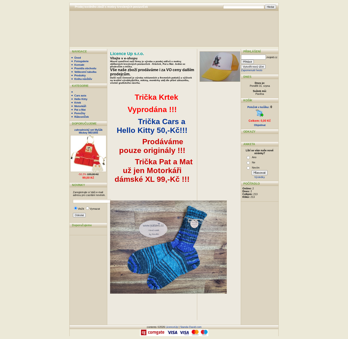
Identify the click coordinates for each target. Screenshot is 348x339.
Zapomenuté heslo (251, 70)
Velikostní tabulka (85, 71)
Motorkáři (80, 106)
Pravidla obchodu (85, 68)
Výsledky (259, 177)
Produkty (80, 75)
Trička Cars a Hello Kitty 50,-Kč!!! (152, 126)
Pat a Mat (80, 109)
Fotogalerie (81, 61)
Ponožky (79, 113)
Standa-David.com (190, 327)
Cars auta (80, 95)
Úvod (77, 57)
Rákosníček (81, 116)
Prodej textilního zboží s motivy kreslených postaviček (111, 7)
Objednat (260, 125)
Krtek (77, 102)
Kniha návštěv (83, 79)
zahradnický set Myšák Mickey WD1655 (88, 131)
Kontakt (79, 64)
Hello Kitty (80, 99)
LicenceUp (172, 327)
